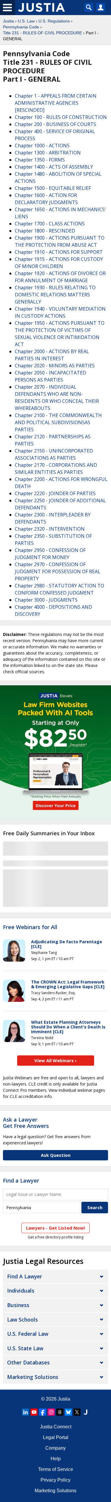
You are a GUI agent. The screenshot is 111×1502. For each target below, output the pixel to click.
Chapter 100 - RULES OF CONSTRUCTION (61, 117)
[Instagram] (51, 1412)
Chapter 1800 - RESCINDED (45, 230)
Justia (8, 21)
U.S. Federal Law (27, 1333)
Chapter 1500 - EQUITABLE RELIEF (53, 188)
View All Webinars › (55, 1060)
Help (56, 1458)
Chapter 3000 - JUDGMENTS (46, 600)
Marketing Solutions (32, 1376)
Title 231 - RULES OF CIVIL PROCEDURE (42, 32)
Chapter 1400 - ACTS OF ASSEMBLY (54, 167)
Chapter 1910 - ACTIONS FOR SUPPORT (59, 252)
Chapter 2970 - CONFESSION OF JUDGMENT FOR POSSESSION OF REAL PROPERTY (57, 571)
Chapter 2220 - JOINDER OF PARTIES (55, 493)
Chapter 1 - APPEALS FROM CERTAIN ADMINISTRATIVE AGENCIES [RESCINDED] (55, 103)
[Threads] (59, 1412)
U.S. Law (26, 21)
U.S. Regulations (54, 21)
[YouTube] (34, 1412)
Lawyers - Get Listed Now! (55, 1228)
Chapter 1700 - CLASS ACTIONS (50, 223)
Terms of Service (55, 1469)
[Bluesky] (68, 1412)
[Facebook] (42, 1412)
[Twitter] (77, 1412)
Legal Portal (55, 1437)
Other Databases (28, 1362)
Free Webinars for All (30, 927)
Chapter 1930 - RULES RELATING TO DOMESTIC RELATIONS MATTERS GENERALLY (55, 294)
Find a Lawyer (21, 1180)
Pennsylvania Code (21, 27)
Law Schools (22, 1319)
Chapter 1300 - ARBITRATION (48, 152)
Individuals (20, 1290)
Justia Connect (55, 1426)
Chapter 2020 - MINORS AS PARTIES (55, 365)
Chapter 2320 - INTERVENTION (50, 529)
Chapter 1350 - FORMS (40, 159)
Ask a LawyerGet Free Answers (26, 1123)
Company (55, 1448)
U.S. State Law (25, 1348)
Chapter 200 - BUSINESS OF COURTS (55, 124)
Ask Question (55, 1155)
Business (18, 1305)
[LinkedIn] (25, 1412)
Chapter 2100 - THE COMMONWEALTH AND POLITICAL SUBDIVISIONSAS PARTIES (58, 422)
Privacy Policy (55, 1479)
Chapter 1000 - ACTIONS (42, 145)
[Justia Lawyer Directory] (85, 1412)
